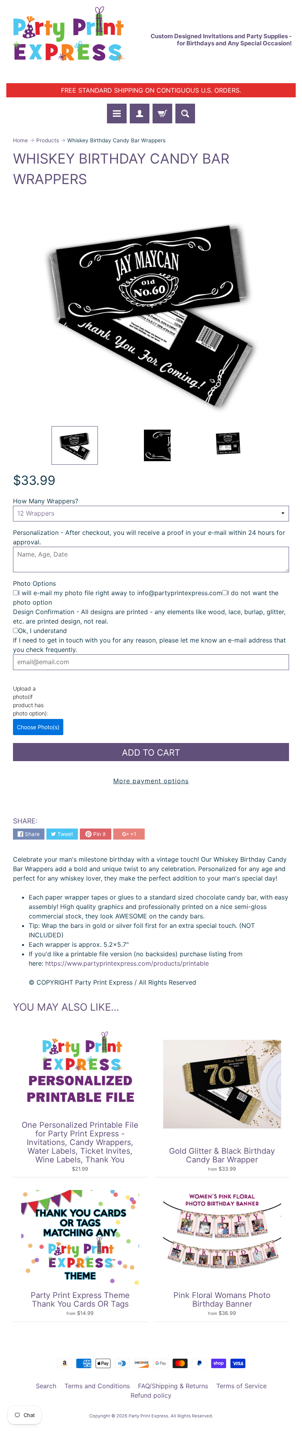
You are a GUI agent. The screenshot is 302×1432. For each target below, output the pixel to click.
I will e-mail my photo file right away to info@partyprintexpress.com (120, 593)
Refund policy (151, 1395)
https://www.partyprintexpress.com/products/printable (126, 963)
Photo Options (34, 583)
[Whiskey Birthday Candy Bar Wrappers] (75, 445)
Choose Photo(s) (38, 727)
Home (20, 140)
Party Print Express (148, 1416)
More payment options (151, 781)
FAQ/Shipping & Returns (173, 1386)
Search (46, 1386)
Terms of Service (241, 1386)
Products (47, 140)
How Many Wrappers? (45, 501)
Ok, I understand (42, 631)
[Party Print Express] (75, 39)
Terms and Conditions (97, 1386)
